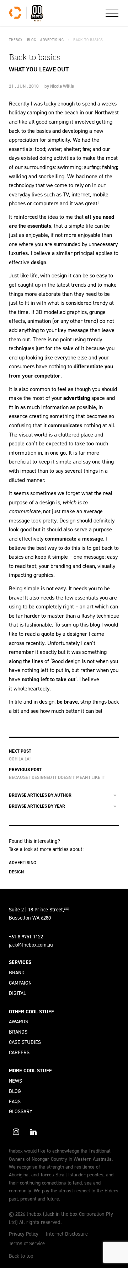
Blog (15, 1091)
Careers (19, 1052)
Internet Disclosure (67, 1233)
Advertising (22, 863)
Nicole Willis (62, 86)
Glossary (20, 1111)
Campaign (20, 982)
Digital (17, 993)
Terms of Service (27, 1243)
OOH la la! (20, 759)
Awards (18, 1021)
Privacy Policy (23, 1233)
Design (16, 872)
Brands (18, 1031)
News (15, 1080)
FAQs (15, 1101)
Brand (17, 972)
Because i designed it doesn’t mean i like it (57, 777)
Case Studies (25, 1042)
